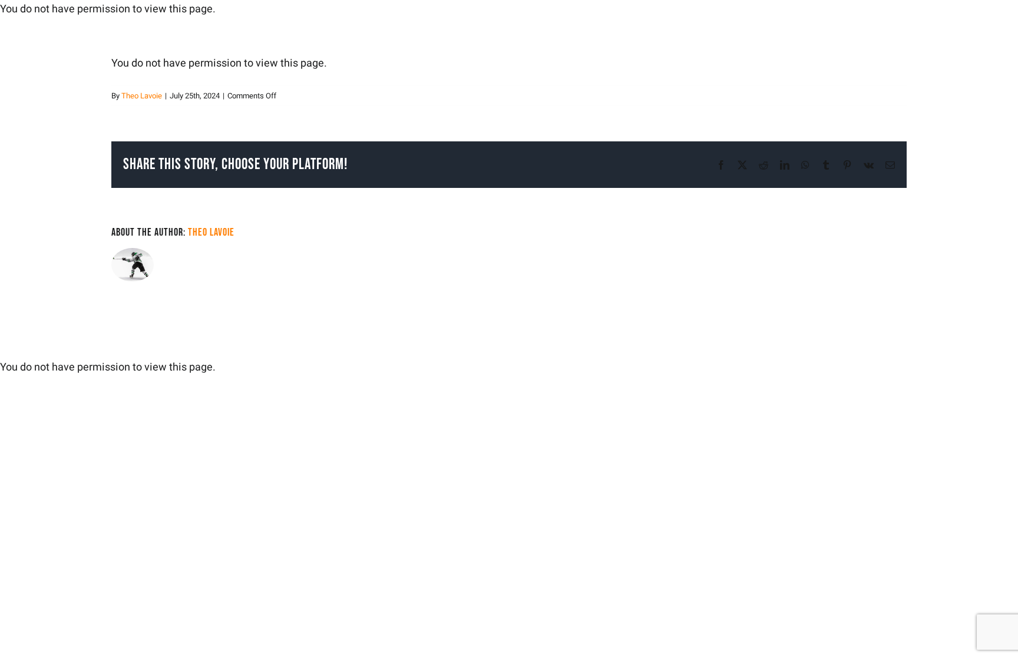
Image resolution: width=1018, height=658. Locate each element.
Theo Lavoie (141, 95)
